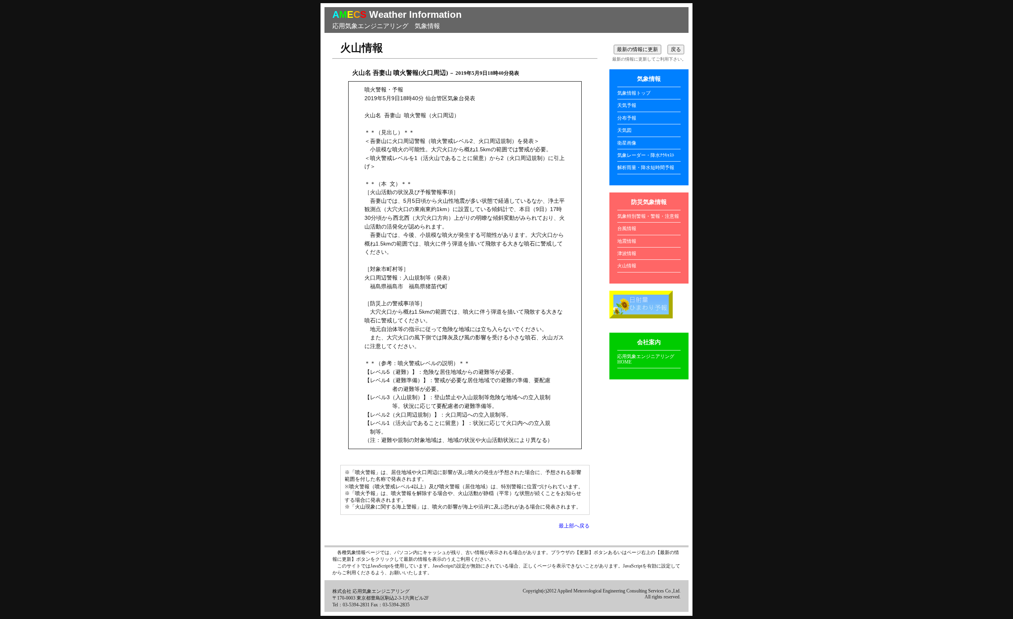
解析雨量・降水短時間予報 (645, 167)
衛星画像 (626, 143)
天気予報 (626, 105)
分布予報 (626, 118)
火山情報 (626, 266)
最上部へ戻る (574, 526)
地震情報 (626, 241)
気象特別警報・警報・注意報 (648, 216)
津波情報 (626, 253)
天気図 (624, 130)
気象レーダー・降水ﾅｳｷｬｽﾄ (645, 155)
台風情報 (626, 228)
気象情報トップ (634, 93)
